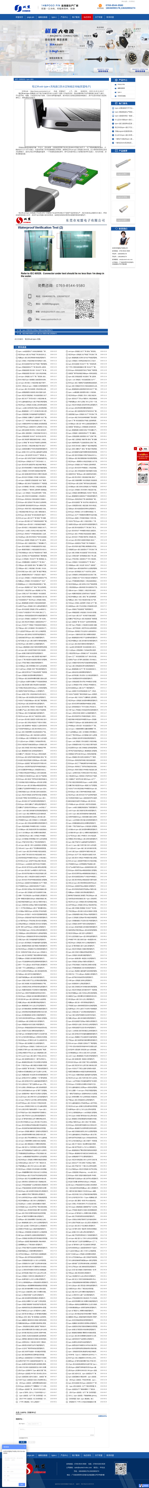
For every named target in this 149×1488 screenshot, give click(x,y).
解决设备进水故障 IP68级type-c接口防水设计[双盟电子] (83, 801)
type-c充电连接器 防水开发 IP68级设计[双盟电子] (83, 681)
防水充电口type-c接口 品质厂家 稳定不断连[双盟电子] (33, 571)
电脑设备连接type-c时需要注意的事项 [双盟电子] (33, 1323)
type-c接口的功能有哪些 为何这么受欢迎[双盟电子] (33, 1288)
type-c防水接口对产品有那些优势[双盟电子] (32, 801)
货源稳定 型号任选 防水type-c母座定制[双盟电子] (83, 754)
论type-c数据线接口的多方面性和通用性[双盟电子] (33, 647)
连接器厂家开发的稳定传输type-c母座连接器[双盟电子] (83, 373)
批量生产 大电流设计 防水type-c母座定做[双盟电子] (33, 754)
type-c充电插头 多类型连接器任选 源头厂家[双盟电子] (83, 574)
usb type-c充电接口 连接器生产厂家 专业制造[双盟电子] (33, 619)
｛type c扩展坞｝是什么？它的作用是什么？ (32, 1392)
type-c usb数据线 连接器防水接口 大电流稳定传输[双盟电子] (83, 392)
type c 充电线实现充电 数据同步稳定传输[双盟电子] (83, 1351)
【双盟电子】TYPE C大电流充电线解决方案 (82, 1402)
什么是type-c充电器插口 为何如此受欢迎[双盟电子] (83, 650)
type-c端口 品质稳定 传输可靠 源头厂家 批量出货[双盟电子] (83, 439)
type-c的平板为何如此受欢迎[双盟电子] (80, 977)
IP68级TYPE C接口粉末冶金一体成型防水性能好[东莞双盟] (83, 939)
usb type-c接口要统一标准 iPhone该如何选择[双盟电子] (83, 1200)
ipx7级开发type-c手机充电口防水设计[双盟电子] (33, 920)
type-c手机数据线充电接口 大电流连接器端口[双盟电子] (83, 581)
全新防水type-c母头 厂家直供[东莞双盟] (80, 1288)
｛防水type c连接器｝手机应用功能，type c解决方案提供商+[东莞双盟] (83, 1380)
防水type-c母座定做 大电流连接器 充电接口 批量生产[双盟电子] (33, 499)
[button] (73, 74)
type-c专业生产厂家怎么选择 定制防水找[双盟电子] (83, 1068)
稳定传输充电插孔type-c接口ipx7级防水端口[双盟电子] (33, 902)
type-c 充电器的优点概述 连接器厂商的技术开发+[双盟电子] (33, 1326)
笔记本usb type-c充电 (32, 339)
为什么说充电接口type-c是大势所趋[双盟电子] (82, 936)
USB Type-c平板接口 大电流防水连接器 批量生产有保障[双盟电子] (83, 625)
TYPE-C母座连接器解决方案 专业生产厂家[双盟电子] (83, 367)
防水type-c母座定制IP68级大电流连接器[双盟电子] (83, 760)
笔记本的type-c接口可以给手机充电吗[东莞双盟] (33, 1175)
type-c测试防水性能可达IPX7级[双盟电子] (31, 1345)
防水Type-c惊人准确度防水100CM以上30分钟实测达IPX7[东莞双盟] (83, 1358)
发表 (23, 1442)
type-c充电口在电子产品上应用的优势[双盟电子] (33, 980)
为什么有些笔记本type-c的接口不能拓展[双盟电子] (33, 1197)
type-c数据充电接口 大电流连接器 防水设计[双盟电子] (33, 549)
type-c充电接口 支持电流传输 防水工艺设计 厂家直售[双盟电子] (83, 361)
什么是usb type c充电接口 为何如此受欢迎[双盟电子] (33, 741)
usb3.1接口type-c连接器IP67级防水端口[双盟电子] (83, 851)
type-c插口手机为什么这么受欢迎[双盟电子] (32, 1115)
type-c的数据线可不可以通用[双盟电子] (80, 1156)
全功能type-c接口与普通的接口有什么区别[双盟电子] (33, 738)
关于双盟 (98, 17)
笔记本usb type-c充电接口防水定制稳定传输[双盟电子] (83, 902)
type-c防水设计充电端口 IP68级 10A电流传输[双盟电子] (33, 477)
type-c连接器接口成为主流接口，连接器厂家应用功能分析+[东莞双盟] (33, 1377)
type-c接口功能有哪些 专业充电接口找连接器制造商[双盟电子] (83, 480)
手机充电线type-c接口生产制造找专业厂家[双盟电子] (33, 552)
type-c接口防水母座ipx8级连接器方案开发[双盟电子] (83, 880)
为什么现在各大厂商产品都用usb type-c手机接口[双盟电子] (33, 1084)
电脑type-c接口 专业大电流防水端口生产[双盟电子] (83, 600)
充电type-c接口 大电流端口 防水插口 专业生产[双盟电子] (33, 568)
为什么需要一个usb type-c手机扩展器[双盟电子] (83, 1090)
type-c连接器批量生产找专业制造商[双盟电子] (32, 449)
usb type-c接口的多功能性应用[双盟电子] (81, 644)
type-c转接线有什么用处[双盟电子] (79, 983)
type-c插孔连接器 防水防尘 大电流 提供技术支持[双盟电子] (33, 430)
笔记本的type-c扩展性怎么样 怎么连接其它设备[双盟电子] (33, 1040)
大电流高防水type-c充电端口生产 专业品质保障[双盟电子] (83, 653)
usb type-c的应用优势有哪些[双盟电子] (80, 408)
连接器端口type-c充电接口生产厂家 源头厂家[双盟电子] (83, 414)
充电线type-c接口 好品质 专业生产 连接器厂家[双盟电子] (83, 565)
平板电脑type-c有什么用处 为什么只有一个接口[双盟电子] (83, 401)
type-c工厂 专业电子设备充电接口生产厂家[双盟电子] (33, 420)
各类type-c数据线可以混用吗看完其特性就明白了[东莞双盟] (83, 1128)
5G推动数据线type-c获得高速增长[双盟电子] (82, 1307)
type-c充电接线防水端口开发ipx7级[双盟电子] (82, 914)
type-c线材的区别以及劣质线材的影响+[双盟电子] (33, 1307)
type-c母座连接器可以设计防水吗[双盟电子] (82, 1027)
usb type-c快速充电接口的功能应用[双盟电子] (82, 927)
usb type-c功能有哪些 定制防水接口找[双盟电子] (33, 1141)
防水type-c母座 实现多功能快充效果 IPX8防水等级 (83, 1175)
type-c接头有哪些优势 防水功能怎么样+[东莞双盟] (33, 1329)
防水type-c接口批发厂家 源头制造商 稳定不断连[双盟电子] (33, 515)
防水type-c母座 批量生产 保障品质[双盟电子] (32, 804)
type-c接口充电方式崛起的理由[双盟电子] (81, 952)
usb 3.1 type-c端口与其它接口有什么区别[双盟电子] (83, 845)
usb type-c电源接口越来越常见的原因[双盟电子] (83, 971)
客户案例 (75, 17)
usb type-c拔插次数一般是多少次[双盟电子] (82, 958)
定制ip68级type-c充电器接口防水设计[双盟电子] (33, 924)
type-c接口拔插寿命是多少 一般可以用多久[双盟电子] (33, 1059)
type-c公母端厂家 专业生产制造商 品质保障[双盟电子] (33, 442)
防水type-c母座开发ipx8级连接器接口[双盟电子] (83, 870)
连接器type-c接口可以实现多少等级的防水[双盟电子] (83, 606)
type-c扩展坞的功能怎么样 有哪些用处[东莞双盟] (33, 1119)
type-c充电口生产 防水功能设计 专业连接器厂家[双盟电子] (33, 593)
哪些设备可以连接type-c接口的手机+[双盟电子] (83, 1178)
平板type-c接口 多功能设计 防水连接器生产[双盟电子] (33, 628)
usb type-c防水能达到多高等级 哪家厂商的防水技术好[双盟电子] (83, 1314)
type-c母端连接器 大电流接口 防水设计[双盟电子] (83, 612)
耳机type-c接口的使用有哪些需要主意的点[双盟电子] (33, 678)
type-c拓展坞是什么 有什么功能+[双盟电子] (32, 1279)
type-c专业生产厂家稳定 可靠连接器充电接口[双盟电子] (33, 625)
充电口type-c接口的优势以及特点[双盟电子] (32, 697)
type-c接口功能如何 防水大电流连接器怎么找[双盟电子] (83, 386)
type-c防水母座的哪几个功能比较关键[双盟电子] (33, 468)
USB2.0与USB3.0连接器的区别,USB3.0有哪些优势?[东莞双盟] (33, 1367)
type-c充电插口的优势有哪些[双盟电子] (30, 675)
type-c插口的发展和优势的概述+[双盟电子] (31, 1298)
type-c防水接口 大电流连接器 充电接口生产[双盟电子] (33, 527)
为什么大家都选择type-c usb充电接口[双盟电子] (83, 1112)
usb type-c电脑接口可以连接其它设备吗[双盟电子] (83, 1037)
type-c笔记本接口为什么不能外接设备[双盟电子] (83, 1194)
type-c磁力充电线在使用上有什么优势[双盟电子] (83, 1131)
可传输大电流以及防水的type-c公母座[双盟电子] (33, 688)
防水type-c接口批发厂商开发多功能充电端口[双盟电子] (33, 779)
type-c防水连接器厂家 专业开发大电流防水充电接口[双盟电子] (83, 502)
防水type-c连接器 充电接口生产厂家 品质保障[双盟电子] (33, 540)
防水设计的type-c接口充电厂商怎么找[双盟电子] (83, 1062)
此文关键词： (19, 339)
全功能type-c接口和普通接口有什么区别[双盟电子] (33, 666)
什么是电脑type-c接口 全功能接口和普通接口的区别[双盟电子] (83, 732)
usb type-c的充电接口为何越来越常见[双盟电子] (33, 942)
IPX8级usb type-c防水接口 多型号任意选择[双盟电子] (83, 804)
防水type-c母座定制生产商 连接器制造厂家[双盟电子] (83, 499)
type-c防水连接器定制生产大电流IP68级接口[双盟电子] (83, 876)
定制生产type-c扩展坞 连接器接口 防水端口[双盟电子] (83, 659)
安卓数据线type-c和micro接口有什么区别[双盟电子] (83, 1053)
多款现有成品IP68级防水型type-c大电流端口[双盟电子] (33, 858)
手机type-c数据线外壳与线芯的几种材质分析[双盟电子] (83, 1153)
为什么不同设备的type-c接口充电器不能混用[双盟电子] (83, 1257)
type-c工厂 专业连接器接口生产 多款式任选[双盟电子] (83, 656)
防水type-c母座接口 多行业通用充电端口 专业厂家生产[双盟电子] (83, 512)
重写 (31, 1442)
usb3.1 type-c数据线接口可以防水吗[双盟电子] (83, 1056)
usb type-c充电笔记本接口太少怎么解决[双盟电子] (33, 1106)
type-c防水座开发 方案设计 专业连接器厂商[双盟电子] (33, 707)
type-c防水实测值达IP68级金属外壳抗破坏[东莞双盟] (33, 1125)
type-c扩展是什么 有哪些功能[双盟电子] (80, 1310)
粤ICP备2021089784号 (87, 1484)
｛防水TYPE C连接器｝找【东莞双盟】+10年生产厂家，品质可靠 (33, 1399)
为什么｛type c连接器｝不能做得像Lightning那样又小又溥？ (83, 1395)
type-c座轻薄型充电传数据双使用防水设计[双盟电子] (33, 1012)
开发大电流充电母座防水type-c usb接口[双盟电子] (83, 782)
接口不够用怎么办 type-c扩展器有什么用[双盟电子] (33, 1310)
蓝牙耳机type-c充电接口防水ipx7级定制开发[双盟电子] (83, 905)
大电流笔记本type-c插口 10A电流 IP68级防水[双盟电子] (33, 836)
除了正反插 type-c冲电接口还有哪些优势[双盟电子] (83, 1254)
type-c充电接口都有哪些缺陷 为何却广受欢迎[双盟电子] (83, 493)
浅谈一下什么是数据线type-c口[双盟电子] (31, 968)
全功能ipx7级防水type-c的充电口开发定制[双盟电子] (33, 911)
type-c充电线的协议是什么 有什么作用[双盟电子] (33, 1260)
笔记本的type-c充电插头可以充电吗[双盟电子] (32, 949)
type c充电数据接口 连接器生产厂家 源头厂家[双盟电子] (33, 562)
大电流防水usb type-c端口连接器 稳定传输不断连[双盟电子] (33, 656)
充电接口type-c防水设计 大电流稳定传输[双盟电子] (33, 524)
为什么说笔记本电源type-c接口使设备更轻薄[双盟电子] (33, 971)
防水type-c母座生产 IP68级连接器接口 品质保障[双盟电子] (33, 534)
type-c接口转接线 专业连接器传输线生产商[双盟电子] (33, 983)
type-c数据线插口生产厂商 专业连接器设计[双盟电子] (83, 669)
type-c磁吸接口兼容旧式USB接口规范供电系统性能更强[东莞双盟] (33, 1320)
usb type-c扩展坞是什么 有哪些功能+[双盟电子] (83, 1213)
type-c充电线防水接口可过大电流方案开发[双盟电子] (83, 744)
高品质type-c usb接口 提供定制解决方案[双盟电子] (33, 1204)
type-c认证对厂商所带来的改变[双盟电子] (31, 1348)
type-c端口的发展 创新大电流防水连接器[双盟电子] (33, 685)
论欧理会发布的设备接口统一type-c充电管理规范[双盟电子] (83, 898)
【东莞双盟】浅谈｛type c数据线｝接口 (81, 1399)
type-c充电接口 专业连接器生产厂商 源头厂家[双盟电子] (83, 562)
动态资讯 (87, 17)
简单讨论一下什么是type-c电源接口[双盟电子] (82, 974)
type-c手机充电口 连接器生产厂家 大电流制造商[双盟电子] (83, 559)
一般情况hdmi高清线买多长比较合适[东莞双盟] (124, 143)
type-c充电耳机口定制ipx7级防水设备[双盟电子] (33, 905)
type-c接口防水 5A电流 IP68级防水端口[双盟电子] (83, 858)
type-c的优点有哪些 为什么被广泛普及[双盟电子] (33, 1301)
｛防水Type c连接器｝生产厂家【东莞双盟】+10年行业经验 (83, 1392)
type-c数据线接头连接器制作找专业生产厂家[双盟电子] (83, 389)
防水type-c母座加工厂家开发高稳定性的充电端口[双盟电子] (83, 766)
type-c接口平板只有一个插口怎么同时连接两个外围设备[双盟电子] (83, 1166)
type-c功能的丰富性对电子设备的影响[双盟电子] (83, 663)
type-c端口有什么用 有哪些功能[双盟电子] (81, 1292)
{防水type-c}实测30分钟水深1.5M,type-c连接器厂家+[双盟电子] (83, 1370)
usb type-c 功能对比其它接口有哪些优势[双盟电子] (83, 634)
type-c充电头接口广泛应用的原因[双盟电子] (82, 1012)
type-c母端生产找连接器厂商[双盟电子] (80, 609)
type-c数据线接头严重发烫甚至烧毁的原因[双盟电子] (83, 1150)
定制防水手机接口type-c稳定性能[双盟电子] (32, 1229)
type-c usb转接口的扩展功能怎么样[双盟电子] (82, 1031)
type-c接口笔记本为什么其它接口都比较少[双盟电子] (83, 1065)
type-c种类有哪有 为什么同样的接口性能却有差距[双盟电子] (83, 1097)
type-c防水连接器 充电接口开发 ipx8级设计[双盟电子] (33, 609)
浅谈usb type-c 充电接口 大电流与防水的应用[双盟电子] (83, 590)
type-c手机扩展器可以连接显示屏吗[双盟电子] (32, 1248)
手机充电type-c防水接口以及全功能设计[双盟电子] (83, 911)
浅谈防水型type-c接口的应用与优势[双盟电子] (82, 524)
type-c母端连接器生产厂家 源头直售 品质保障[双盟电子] (33, 367)
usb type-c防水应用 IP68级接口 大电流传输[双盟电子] (83, 468)
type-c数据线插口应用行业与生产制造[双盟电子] (83, 357)
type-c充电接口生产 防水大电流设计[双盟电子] (83, 578)
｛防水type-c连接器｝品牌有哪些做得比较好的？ (33, 1383)
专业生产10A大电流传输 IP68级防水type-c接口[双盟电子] (83, 788)
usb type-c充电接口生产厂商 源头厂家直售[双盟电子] (83, 351)
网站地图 (124, 1)
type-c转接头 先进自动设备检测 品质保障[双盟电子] (33, 1336)
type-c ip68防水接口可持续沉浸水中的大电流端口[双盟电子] (83, 773)
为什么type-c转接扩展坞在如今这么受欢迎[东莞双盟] (83, 1115)
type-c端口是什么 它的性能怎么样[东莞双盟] (32, 1147)
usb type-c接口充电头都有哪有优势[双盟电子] (32, 823)
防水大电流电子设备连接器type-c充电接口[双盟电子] (33, 744)
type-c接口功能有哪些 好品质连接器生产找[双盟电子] (33, 732)
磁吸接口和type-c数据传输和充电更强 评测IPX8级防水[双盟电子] (83, 1317)
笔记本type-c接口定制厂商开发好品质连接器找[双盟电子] (83, 483)
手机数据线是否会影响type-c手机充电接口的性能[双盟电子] (33, 1153)
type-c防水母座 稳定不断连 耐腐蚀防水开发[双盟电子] (83, 546)
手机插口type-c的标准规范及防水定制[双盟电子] (83, 1005)
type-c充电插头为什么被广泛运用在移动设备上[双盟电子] (33, 1263)
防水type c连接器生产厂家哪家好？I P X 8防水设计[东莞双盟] (33, 1386)
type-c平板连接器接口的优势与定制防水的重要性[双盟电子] (33, 1188)
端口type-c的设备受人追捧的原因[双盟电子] (32, 1235)
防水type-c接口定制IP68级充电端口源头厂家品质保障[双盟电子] (33, 757)
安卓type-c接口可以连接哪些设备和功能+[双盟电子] (33, 1178)
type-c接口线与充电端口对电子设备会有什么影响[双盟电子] (83, 455)
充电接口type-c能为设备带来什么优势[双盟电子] (83, 568)
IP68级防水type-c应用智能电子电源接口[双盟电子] (83, 864)
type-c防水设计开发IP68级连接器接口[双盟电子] (33, 880)
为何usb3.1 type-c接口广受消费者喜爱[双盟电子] (33, 848)
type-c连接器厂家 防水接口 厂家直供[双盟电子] (33, 1068)
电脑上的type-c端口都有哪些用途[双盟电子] (32, 1002)
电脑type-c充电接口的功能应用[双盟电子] (31, 958)
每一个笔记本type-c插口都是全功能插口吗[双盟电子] (33, 1065)
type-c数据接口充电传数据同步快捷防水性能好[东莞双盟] (83, 1119)
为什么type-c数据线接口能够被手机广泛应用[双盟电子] (83, 1207)
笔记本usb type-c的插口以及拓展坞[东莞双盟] (82, 1106)
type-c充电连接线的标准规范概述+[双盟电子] (82, 1282)
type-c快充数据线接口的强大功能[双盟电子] (32, 1015)
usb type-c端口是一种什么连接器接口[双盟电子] (33, 845)
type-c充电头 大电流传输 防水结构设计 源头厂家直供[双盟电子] (33, 361)
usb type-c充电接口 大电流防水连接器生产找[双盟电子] (33, 578)
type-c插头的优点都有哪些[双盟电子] (80, 672)
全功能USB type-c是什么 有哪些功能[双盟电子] (83, 832)
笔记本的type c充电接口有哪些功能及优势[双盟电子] (33, 1159)
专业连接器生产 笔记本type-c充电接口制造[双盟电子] (33, 600)
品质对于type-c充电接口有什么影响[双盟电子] (32, 606)
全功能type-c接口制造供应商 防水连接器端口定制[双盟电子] (33, 829)
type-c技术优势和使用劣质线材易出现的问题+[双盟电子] (83, 1348)
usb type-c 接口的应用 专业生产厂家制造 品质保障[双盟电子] (33, 455)
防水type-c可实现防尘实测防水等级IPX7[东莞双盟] (83, 1084)
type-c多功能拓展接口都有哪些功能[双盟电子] (32, 1009)
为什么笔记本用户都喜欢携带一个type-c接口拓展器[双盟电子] (33, 1109)
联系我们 (132, 1)
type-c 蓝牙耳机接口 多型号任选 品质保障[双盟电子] (83, 628)
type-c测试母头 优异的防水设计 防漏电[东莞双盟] (33, 1182)
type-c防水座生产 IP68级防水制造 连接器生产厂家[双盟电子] (83, 530)
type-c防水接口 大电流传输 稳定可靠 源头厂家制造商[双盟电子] (33, 446)
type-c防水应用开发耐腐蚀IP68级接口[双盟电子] (83, 703)
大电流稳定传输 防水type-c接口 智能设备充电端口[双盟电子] (33, 512)
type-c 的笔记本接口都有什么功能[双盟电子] (82, 713)
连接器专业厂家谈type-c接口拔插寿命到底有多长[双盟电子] (83, 474)
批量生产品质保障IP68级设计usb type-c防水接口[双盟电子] (33, 788)
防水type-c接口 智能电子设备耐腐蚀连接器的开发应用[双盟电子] (83, 383)
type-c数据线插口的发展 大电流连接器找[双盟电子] (33, 603)
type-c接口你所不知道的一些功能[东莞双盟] (32, 1351)
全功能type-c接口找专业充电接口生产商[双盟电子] (83, 486)
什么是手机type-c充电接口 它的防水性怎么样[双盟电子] (33, 1046)
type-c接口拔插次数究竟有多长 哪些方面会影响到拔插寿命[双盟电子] (33, 474)
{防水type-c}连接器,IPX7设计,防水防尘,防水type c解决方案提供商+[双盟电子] (33, 1373)
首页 (16, 79)
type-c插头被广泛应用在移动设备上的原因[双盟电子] (83, 1263)
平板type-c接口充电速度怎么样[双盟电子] (81, 1100)
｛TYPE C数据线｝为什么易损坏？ (29, 1402)
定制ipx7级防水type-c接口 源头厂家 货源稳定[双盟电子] (83, 1122)
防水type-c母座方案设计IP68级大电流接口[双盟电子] (83, 769)
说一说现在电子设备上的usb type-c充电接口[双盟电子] (33, 952)
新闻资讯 (22, 79)
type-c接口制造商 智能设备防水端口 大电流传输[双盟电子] (33, 439)
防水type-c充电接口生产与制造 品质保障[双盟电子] (83, 464)
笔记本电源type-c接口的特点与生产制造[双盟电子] (83, 584)
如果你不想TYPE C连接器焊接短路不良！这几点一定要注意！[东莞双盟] (33, 1361)
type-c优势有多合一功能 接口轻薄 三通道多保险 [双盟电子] (33, 1342)
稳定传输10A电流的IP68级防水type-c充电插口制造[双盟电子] (83, 719)
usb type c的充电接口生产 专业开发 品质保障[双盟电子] (83, 571)
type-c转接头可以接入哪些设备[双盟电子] (31, 1031)
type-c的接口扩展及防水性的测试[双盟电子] (82, 1329)
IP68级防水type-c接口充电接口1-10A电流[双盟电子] (33, 820)
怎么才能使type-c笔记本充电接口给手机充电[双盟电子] (83, 1169)
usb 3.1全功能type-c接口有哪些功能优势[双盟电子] (33, 832)
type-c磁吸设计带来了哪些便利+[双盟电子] (31, 1194)
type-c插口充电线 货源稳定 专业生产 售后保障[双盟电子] (83, 908)
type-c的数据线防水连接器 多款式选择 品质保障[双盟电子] (33, 392)
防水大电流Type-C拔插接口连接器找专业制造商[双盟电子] (33, 379)
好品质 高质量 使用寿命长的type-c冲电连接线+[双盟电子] (83, 1182)
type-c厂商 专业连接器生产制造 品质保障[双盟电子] (83, 420)
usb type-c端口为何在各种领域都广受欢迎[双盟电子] (83, 417)
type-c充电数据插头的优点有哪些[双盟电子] (82, 823)
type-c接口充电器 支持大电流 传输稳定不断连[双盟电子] (33, 747)
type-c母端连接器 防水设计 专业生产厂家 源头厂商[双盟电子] (33, 370)
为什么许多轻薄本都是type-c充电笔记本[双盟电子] (33, 1037)
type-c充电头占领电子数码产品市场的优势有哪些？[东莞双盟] (83, 1219)
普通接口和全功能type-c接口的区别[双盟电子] (82, 839)
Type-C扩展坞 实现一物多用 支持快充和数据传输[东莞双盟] (83, 1229)
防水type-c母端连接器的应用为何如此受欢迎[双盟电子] (33, 1027)
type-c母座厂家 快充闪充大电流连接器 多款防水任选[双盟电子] (33, 854)
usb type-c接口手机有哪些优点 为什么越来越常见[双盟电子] (33, 1137)
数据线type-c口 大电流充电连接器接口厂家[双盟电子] (33, 584)
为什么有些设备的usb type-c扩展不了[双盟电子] (33, 1090)
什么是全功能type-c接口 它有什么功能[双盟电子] (83, 1251)
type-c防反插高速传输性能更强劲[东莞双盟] (32, 1128)
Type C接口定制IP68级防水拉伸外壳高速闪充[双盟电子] (83, 1015)
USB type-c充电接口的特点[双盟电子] (80, 980)
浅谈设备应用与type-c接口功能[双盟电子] (31, 637)
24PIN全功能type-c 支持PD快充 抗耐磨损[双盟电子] (33, 1254)
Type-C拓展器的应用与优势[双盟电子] (80, 678)
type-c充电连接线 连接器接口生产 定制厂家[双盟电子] (83, 436)
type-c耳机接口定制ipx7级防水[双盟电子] (81, 961)
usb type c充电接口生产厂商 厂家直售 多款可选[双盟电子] (33, 376)
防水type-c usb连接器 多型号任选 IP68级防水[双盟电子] (33, 864)
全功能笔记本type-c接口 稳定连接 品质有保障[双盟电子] (33, 735)
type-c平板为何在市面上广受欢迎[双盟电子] (32, 842)
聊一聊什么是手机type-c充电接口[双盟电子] (32, 927)
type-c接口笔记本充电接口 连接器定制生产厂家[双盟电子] (33, 622)
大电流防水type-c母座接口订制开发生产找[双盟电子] (83, 776)
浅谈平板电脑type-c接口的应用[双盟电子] (31, 977)
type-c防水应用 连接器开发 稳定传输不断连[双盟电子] (33, 464)
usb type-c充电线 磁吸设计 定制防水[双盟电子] (33, 1131)
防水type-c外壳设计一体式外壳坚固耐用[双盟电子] (33, 914)
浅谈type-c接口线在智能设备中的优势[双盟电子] (83, 458)
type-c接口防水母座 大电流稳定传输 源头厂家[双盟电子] (83, 477)
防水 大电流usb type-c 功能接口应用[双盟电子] (33, 386)
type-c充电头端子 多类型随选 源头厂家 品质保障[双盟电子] (83, 556)
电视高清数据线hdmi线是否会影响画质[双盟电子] (83, 1071)
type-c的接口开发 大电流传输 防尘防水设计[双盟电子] (33, 694)
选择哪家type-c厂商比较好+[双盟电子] (30, 1244)
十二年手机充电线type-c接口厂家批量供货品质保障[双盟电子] (33, 908)
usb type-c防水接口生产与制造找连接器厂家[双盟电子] (33, 521)
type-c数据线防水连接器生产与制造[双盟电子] (82, 496)
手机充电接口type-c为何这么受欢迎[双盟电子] (32, 930)
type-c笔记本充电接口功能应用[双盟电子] (81, 949)
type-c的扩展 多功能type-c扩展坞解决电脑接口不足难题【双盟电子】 (33, 1314)
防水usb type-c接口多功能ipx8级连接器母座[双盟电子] (33, 785)
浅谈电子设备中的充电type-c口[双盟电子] (31, 691)
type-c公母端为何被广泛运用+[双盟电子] (31, 1295)
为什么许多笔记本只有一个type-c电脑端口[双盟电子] (83, 1197)
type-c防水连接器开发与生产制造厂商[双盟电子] (33, 364)
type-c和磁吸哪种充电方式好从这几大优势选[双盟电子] (33, 1172)
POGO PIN (121, 84)
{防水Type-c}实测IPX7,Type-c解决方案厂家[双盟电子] (33, 1370)
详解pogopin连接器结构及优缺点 (124, 131)
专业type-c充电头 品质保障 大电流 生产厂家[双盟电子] (83, 603)
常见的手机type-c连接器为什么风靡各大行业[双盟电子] (33, 427)
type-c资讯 (29, 79)
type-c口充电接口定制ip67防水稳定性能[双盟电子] (83, 917)
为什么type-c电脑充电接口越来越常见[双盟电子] (83, 1075)
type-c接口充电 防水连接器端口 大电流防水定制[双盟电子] (33, 496)
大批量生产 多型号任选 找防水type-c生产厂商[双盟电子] (83, 779)
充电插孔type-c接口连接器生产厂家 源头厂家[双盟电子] (83, 549)
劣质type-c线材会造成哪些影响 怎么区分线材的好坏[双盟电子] (83, 1304)
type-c (54, 17)
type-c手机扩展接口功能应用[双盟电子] (30, 663)
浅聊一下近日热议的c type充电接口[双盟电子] (32, 895)
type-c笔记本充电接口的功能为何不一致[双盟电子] (83, 990)
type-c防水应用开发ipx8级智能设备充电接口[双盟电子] (83, 873)
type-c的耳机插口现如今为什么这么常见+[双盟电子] (33, 1273)
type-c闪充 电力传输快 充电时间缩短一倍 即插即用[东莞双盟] (83, 1270)
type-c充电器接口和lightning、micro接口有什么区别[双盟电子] (83, 1172)
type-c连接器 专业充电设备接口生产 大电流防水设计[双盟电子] (83, 691)
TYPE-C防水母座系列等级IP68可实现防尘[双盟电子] (83, 1046)
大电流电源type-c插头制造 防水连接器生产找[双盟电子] (83, 587)
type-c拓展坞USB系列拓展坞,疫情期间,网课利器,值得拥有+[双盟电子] (33, 1364)
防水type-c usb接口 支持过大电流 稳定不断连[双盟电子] (33, 530)
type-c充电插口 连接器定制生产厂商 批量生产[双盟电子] (83, 433)
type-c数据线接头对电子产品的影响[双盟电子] (82, 637)
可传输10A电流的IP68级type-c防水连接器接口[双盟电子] (33, 773)
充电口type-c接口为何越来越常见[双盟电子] (32, 939)
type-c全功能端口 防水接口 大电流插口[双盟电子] (33, 486)
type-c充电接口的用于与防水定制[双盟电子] (82, 924)
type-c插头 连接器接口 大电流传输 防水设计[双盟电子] (33, 433)
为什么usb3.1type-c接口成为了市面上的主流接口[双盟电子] (33, 1056)
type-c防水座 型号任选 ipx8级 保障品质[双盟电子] (33, 867)
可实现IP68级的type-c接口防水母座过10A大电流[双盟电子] (33, 729)
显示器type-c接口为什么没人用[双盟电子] (81, 999)
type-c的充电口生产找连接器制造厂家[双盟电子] (33, 556)
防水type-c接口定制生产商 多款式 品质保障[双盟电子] (33, 502)
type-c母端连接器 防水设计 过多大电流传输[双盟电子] (33, 373)
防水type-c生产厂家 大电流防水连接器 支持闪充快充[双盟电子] (83, 854)
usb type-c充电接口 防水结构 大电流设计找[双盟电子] (83, 490)
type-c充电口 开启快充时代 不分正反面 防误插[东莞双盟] (83, 1204)
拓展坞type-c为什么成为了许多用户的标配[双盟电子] (83, 1009)
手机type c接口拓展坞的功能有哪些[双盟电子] (82, 1040)
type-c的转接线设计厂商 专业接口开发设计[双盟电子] (83, 707)
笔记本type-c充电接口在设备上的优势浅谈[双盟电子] (33, 405)
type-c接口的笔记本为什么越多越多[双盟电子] (32, 1081)
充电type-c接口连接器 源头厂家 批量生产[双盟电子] (33, 565)
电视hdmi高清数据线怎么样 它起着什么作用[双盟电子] (33, 1071)
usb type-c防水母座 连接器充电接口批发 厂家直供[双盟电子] (83, 540)
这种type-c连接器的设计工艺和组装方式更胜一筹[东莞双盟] (33, 1358)
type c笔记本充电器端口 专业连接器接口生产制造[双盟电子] (33, 395)
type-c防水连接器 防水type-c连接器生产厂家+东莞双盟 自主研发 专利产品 (83, 1383)
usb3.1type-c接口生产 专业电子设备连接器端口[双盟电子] (83, 615)
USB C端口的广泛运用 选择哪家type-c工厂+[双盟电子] (83, 1241)
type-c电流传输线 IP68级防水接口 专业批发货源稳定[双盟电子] (33, 826)
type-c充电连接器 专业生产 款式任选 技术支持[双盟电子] (33, 436)
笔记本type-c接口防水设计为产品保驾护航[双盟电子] (83, 795)
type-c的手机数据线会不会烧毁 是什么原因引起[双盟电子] (33, 1150)
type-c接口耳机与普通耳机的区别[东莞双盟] (32, 1213)
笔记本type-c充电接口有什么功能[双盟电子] (82, 942)
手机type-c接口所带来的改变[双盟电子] (30, 1257)
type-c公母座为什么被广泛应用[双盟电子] (81, 1295)
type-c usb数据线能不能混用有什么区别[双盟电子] (33, 1156)
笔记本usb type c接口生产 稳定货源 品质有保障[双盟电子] (33, 716)
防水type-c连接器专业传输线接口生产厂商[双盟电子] (33, 883)
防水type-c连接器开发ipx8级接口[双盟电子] (82, 886)
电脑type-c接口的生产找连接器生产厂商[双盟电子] (33, 483)
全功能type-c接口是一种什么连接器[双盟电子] (82, 424)
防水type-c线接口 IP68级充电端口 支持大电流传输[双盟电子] (83, 518)
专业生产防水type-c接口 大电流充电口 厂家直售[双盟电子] (83, 521)
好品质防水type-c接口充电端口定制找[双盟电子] (83, 747)
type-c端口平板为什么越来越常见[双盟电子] (82, 842)
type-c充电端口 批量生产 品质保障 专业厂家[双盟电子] (33, 417)
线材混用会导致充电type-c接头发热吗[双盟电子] (83, 930)
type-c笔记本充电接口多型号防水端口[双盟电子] (33, 795)
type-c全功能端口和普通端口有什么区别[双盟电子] (33, 839)
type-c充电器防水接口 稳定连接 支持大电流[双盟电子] (83, 505)
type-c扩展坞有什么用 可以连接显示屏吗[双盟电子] (83, 1244)
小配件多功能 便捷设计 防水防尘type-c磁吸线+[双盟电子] (83, 1191)
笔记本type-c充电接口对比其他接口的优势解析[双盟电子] (33, 1169)
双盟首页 (19, 17)
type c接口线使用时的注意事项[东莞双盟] (31, 1354)
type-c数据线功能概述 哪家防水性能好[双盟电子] (83, 1332)
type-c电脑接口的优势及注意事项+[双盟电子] (82, 1323)
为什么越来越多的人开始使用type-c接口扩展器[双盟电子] (83, 1134)
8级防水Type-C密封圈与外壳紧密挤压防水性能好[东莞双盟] (83, 996)
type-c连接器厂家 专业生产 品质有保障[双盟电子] (83, 622)
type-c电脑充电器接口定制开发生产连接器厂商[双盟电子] (83, 593)
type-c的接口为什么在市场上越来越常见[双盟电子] (33, 452)
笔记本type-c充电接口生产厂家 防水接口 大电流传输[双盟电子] (33, 461)
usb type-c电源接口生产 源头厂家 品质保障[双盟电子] (33, 587)
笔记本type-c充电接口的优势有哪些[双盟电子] (82, 700)
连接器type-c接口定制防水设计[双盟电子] (31, 1021)
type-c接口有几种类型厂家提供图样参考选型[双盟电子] (33, 955)
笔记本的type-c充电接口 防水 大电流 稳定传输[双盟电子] (83, 395)
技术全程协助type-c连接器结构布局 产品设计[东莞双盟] (83, 1248)
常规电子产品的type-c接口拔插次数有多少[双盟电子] (83, 722)
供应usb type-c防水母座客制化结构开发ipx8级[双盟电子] (83, 883)
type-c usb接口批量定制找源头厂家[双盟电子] (82, 807)
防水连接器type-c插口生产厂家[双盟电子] (81, 688)
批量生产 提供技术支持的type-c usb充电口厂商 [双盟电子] (33, 807)
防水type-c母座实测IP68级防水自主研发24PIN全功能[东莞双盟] (83, 1125)
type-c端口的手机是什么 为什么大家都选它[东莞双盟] (83, 1147)
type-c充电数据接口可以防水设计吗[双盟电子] (82, 920)
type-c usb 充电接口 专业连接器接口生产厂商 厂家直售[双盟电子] (83, 379)
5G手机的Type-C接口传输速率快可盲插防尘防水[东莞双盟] (33, 1112)
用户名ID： (22, 1423)
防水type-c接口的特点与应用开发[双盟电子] (32, 634)
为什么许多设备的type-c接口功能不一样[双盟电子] (83, 1141)
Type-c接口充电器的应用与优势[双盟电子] (81, 666)
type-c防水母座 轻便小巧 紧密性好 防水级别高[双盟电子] (33, 1266)
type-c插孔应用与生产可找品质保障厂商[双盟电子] (33, 672)
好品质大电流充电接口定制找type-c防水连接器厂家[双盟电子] (33, 760)
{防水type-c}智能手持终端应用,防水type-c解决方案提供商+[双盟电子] (83, 1367)
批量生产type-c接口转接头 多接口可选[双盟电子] (33, 710)
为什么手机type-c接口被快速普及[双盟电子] (82, 1266)
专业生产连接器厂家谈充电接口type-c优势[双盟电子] (83, 694)
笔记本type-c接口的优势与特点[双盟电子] (31, 703)
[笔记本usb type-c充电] (61, 302)
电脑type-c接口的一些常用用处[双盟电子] (81, 1002)
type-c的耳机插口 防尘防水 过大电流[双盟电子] (83, 675)
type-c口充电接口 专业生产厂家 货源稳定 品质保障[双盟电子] (33, 559)
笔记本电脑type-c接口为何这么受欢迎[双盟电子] (83, 993)
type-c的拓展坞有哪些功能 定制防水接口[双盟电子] (33, 1134)
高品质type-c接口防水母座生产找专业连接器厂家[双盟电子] (33, 537)
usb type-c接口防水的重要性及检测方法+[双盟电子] (83, 1336)
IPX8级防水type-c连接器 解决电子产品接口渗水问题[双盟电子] (33, 886)
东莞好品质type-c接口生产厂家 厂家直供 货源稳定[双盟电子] (33, 1163)
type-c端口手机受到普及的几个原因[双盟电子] (82, 1235)
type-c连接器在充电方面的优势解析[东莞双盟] (82, 1326)
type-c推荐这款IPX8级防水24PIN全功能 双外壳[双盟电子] (83, 1345)
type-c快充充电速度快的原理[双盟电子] (80, 1320)
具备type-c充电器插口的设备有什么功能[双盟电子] (33, 1232)
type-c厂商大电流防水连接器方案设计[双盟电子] (33, 659)
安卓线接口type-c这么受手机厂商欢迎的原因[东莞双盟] (33, 1207)
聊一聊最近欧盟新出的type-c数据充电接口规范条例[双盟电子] (33, 898)
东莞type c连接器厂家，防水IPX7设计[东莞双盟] (33, 1389)
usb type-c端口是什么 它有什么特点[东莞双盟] (83, 1238)
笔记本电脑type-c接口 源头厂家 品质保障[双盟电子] (83, 596)
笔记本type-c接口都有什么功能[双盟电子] (31, 644)
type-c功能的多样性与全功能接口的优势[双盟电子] (33, 424)
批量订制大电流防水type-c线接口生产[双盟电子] (83, 785)
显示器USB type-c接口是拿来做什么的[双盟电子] (33, 999)
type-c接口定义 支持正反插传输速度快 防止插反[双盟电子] (83, 1279)
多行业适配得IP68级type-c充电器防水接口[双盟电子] (33, 769)
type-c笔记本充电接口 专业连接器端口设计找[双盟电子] (33, 596)
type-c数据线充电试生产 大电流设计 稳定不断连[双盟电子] (33, 574)
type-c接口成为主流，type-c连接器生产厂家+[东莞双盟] (83, 1373)
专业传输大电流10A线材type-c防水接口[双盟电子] (33, 782)
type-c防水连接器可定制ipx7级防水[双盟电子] (82, 1021)
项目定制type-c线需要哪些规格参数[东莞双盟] (32, 1285)
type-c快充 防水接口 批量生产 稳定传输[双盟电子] (83, 446)
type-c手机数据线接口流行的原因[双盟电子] (82, 968)
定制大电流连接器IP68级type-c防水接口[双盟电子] (33, 817)
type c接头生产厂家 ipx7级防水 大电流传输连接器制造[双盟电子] (83, 398)
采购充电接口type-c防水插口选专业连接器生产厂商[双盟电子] (33, 791)
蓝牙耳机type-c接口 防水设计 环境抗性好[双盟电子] (33, 1103)
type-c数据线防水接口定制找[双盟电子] (30, 751)
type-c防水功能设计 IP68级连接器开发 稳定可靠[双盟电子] (33, 546)
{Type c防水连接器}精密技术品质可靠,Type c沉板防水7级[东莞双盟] (83, 1364)
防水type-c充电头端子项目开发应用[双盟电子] (32, 917)
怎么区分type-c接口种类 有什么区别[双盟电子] (33, 1097)
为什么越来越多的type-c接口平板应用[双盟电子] (33, 401)
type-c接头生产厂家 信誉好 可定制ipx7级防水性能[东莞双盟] (83, 1163)
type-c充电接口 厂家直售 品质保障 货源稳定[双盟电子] (33, 490)
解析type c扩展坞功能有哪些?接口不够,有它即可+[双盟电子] (83, 1361)
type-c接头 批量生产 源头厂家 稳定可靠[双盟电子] (83, 449)
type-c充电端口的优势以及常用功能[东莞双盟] (32, 1238)
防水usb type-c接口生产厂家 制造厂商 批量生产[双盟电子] (33, 518)
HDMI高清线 (122, 96)
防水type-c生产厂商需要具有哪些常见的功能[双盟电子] (83, 515)
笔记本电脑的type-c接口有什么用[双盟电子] (32, 1200)
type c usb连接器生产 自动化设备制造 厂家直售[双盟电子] (33, 351)
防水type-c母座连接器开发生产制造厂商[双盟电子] (83, 370)
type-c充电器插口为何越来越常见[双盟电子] (32, 414)
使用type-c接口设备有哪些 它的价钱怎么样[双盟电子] (33, 1219)
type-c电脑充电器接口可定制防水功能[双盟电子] (33, 990)
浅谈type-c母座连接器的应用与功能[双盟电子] (32, 615)
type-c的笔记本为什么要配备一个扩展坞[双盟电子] (33, 1078)
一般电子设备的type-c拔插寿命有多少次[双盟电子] (83, 1093)
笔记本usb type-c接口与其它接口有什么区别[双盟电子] (83, 1078)
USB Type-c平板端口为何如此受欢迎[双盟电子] (83, 710)
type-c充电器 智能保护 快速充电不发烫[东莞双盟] (33, 1304)
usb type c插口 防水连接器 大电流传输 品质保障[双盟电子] (33, 389)
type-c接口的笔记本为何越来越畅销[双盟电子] (82, 1034)
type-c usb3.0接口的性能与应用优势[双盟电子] (33, 810)
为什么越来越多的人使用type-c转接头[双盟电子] (83, 1087)
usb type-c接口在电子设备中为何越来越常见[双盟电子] (33, 458)
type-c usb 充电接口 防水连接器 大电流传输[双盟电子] (83, 741)
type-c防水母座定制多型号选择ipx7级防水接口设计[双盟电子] (83, 889)
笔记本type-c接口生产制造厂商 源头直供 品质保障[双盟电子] (33, 354)
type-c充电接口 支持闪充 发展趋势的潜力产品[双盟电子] (33, 1276)
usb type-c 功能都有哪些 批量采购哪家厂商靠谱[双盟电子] (83, 729)
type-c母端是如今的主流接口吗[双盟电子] (31, 1024)
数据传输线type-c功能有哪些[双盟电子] (30, 1251)
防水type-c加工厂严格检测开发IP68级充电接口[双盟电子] (83, 763)
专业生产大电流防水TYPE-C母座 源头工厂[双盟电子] (33, 612)
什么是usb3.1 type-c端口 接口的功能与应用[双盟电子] (83, 848)
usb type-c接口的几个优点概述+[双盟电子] (81, 1226)
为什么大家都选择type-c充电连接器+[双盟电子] (33, 1282)
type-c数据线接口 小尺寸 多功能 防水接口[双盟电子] (33, 411)
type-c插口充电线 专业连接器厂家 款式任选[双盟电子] (83, 552)
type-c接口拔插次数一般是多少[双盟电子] (81, 1059)
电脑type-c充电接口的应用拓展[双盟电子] (81, 892)
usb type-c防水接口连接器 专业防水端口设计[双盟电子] (33, 719)
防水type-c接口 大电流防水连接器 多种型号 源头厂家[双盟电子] (33, 876)
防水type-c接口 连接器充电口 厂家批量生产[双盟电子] (33, 543)
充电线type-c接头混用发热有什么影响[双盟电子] (33, 933)
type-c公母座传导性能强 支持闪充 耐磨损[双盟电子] (33, 1270)
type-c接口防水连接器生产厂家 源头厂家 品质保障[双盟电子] (83, 527)
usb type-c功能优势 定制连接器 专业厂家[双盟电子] (33, 480)
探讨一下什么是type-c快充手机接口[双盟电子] (32, 964)
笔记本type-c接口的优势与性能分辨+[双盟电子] (33, 1191)
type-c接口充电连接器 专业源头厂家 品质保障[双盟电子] (83, 376)
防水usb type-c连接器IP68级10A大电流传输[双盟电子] (83, 861)
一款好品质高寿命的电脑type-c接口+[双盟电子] (83, 1188)
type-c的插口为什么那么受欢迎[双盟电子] (81, 1232)
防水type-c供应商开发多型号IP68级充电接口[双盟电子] (33, 766)
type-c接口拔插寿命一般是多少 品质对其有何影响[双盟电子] (33, 725)
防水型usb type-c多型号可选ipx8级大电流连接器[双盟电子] (33, 861)
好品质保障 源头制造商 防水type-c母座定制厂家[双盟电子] (33, 505)
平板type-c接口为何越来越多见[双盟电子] (31, 713)
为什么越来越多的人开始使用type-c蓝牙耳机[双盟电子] (83, 1103)
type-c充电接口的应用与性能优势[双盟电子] (82, 738)
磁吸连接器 (42, 17)
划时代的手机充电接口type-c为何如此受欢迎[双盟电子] (83, 1137)
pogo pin (30, 17)
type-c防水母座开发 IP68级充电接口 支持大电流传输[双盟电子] (83, 716)
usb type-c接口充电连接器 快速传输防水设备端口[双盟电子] (83, 471)
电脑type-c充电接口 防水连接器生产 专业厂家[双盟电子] (33, 581)
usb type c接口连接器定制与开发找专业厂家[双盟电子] (83, 411)
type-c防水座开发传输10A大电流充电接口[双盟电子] (33, 873)
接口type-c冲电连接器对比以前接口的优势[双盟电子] (83, 1185)
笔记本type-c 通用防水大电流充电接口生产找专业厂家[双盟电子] (83, 461)
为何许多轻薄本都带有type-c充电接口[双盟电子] (33, 1018)
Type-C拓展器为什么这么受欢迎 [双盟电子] (82, 1276)
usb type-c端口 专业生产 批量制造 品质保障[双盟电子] (83, 697)
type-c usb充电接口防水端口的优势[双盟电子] (82, 820)
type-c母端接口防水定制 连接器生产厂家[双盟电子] (83, 757)
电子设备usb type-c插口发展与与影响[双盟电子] (33, 641)
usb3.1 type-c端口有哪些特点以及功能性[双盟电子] (33, 814)
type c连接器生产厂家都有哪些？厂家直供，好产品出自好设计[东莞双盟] (83, 1389)
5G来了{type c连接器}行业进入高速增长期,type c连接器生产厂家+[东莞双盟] (33, 1380)
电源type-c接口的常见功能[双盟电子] (30, 974)
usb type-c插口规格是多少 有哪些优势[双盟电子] (33, 1144)
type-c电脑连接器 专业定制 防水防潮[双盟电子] (33, 1075)
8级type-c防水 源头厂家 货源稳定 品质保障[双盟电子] (33, 1317)
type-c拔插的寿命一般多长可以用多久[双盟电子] (33, 1093)
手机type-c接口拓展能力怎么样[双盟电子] (31, 1043)
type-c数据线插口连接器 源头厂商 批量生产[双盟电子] (83, 430)
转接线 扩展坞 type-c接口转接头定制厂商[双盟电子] (33, 1049)
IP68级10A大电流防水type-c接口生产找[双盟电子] (33, 776)
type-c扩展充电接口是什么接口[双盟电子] (81, 946)
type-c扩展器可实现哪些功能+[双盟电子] (31, 1216)
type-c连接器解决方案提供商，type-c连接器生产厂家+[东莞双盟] (83, 1377)
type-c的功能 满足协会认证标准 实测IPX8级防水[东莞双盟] (33, 1332)
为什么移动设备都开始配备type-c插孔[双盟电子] (83, 1260)
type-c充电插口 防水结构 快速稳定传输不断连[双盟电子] (33, 471)
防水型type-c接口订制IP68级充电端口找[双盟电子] (83, 791)
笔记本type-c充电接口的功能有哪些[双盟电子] (32, 996)
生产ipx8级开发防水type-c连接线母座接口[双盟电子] (83, 867)
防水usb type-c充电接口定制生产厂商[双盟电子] (83, 1043)
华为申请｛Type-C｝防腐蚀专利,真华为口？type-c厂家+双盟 (83, 1354)
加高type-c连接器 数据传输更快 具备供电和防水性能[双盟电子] (33, 1241)
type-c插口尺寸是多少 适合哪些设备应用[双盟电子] (83, 1144)
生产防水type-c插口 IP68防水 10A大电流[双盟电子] (83, 836)
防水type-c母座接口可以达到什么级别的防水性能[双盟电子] (83, 631)
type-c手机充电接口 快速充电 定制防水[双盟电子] (83, 964)
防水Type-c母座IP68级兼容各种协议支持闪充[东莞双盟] (33, 993)
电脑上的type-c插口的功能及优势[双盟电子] (82, 1018)
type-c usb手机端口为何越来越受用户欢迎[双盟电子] (83, 1081)
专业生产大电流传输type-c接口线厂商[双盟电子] (33, 700)
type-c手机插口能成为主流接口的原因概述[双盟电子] (83, 1210)
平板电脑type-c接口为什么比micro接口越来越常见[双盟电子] (33, 1166)
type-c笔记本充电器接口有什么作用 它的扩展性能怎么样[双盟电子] (83, 1159)
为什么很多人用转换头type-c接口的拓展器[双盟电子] (33, 1087)
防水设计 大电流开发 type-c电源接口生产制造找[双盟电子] (33, 590)
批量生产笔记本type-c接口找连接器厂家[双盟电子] (83, 619)
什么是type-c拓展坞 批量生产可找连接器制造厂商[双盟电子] (33, 681)
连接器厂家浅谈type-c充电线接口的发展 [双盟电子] (83, 427)
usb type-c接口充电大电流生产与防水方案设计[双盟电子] (33, 722)
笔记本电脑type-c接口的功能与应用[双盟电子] (82, 641)
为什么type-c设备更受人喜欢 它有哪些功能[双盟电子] (33, 1292)
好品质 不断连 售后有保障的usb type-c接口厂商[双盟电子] (33, 798)
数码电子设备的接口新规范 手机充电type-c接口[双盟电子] (83, 895)
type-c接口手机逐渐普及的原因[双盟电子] (81, 1216)
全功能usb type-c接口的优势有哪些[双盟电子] (82, 829)
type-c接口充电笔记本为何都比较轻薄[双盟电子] (83, 987)
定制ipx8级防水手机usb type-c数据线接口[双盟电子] (33, 1053)
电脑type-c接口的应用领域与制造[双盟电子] (32, 357)
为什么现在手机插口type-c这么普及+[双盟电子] (83, 1222)
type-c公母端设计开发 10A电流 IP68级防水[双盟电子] (83, 685)
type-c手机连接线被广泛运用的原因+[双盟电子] (33, 1185)
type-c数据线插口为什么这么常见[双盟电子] (32, 1005)
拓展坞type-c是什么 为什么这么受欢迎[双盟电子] (83, 1109)
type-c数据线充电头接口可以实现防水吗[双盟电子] (33, 1062)
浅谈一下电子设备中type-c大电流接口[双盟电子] (83, 826)
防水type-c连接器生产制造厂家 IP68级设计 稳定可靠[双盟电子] (83, 543)
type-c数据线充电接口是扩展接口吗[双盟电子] (32, 946)
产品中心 (64, 17)
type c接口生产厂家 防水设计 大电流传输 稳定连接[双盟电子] (33, 398)
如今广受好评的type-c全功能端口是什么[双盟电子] (83, 735)
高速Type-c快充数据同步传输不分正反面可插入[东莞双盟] (33, 1034)
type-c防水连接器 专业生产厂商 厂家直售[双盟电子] (83, 364)
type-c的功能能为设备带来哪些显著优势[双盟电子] (83, 452)
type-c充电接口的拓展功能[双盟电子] (80, 955)
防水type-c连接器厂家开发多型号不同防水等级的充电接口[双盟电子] (33, 763)
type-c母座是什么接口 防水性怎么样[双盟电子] (83, 1024)
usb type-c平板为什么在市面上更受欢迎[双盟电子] (33, 1100)
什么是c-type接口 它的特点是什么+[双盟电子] (32, 1226)
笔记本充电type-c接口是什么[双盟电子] (80, 933)
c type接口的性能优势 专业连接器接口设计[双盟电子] (83, 647)
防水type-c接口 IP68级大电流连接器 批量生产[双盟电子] (83, 534)
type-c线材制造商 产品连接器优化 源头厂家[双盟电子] (83, 442)
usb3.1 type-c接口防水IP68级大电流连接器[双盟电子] (33, 851)
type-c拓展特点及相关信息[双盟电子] (80, 1342)
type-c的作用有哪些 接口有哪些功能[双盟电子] (83, 1301)
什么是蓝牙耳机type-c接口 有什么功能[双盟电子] (33, 631)
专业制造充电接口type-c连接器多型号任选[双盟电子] (83, 798)
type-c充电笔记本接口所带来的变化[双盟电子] (32, 987)
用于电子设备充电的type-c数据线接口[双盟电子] (83, 751)
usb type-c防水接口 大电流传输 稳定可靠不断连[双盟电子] (33, 383)
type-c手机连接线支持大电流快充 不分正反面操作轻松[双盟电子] (83, 1298)
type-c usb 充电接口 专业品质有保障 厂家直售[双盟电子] (33, 493)
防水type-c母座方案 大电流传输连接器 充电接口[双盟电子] (33, 508)
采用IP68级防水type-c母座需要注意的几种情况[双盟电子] (83, 817)
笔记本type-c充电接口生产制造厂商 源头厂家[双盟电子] (83, 354)
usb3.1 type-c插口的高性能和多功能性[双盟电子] (83, 814)
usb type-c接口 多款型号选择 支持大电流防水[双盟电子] (33, 650)
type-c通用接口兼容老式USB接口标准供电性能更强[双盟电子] (33, 1339)
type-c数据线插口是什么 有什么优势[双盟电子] (33, 1222)
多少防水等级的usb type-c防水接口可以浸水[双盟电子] (33, 1122)
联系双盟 (110, 17)
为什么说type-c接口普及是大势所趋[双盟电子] (82, 1285)
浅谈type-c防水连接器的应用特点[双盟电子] (82, 508)
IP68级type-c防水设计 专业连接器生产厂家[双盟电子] (83, 725)
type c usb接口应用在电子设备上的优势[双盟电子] (33, 408)
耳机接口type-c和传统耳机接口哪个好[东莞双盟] (33, 1210)
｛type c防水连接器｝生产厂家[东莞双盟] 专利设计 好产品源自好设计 (83, 1386)
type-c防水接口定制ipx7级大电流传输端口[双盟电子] (33, 889)
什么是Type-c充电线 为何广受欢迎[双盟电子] (32, 669)
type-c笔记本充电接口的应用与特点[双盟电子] (82, 405)
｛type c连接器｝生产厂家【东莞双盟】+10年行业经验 (33, 1395)
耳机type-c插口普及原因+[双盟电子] (79, 1273)
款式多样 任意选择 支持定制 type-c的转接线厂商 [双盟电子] (83, 1049)
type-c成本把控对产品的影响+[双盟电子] (81, 1339)
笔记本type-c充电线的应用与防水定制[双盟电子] (33, 936)
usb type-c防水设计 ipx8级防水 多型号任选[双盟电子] (33, 870)
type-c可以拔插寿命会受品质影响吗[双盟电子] (32, 961)
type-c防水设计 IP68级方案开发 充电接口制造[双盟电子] (83, 537)
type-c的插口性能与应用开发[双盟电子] (30, 653)
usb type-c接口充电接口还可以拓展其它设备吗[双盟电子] (33, 892)
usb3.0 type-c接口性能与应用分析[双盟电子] (82, 810)
